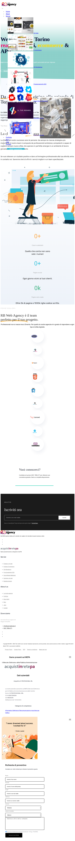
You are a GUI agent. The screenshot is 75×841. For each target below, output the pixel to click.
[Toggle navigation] (2, 8)
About (8, 14)
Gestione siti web (8, 578)
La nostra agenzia (8, 593)
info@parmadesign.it (10, 626)
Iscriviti (64, 517)
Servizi (8, 16)
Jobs (7, 142)
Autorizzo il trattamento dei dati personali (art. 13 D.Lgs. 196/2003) (22, 831)
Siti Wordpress (7, 569)
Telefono (7, 796)
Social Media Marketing (10, 575)
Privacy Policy (8, 649)
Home (8, 11)
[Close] (70, 657)
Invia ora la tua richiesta (14, 835)
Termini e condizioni (32, 649)
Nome (6, 775)
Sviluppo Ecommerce (9, 566)
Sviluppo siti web (8, 563)
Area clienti (6, 599)
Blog (7, 140)
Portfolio (9, 137)
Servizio (7, 804)
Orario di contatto (9, 811)
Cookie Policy (17, 649)
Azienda (7, 782)
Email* (6, 789)
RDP (24, 649)
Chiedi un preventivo (16, 149)
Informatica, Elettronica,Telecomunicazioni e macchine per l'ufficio (22, 712)
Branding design (8, 581)
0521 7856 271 (8, 628)
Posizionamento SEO (9, 572)
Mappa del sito (43, 649)
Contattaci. (35, 523)
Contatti (8, 144)
